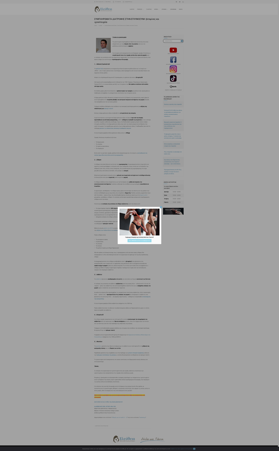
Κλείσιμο (161, 207)
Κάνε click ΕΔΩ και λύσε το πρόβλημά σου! (139, 240)
